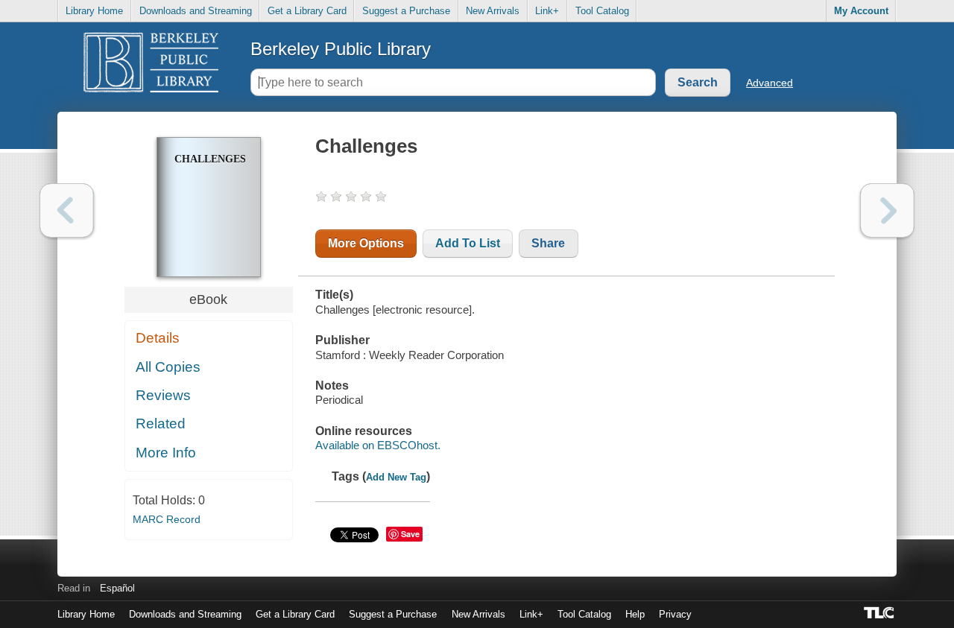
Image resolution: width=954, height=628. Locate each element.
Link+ (547, 10)
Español (117, 588)
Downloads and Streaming (195, 10)
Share (548, 243)
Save (410, 533)
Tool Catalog (602, 10)
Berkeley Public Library (340, 49)
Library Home (94, 10)
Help (635, 614)
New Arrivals (492, 10)
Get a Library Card (307, 10)
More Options (366, 243)
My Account (861, 10)
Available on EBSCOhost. (377, 445)
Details (158, 338)
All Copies (168, 367)
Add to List (467, 243)
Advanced (769, 83)
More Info (166, 452)
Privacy (675, 614)
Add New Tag (396, 477)
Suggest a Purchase (406, 10)
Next (887, 210)
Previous (67, 210)
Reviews (163, 395)
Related (161, 423)
